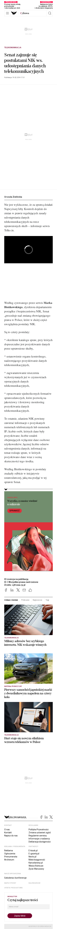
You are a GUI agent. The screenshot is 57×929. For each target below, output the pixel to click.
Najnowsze (37, 600)
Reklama (8, 850)
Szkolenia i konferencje (15, 878)
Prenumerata (10, 856)
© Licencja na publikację (16, 579)
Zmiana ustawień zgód (40, 832)
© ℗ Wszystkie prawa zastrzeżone (21, 582)
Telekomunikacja (12, 47)
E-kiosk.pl (33, 850)
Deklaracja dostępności (40, 841)
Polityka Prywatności (38, 829)
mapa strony (10, 883)
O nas (7, 829)
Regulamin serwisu (38, 835)
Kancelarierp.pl (36, 863)
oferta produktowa (13, 888)
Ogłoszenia (9, 853)
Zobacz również (11, 600)
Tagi (47, 600)
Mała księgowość (37, 859)
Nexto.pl (32, 856)
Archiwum (9, 859)
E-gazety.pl (34, 853)
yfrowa (24, 13)
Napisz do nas (11, 835)
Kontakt (8, 832)
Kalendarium (34, 883)
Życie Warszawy (36, 869)
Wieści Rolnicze (36, 866)
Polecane (25, 600)
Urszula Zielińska (13, 197)
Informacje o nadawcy (39, 838)
